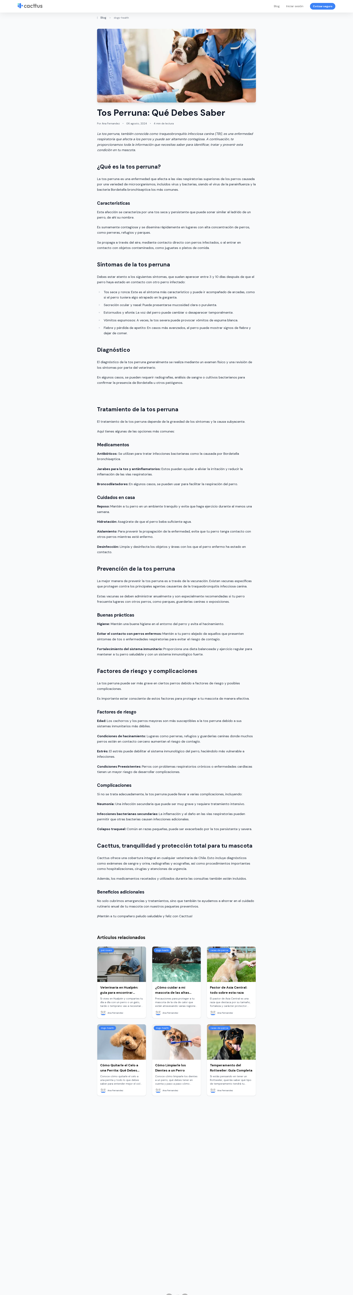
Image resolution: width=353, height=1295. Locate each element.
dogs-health (121, 17)
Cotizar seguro (322, 6)
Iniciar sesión (294, 6)
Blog (277, 6)
